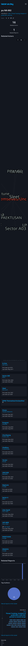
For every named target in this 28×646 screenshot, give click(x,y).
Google (4, 486)
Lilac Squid (6, 510)
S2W (9, 13)
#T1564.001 (8, 625)
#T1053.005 (19, 623)
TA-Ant (4, 460)
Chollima (5, 448)
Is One (4, 363)
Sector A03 (6, 376)
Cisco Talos (5, 511)
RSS (2, 645)
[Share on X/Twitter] (6, 18)
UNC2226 (5, 473)
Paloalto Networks (7, 411)
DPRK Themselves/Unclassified (13, 401)
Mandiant (5, 474)
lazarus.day (3, 640)
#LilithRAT (11, 621)
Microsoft (5, 390)
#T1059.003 (10, 623)
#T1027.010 (15, 623)
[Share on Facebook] (8, 18)
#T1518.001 (23, 621)
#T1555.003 (19, 625)
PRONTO (5, 549)
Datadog (4, 424)
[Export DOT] (21, 40)
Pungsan (5, 423)
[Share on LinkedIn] (11, 18)
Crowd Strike (5, 449)
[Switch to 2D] (17, 40)
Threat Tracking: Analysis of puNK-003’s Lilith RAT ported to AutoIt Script (16, 615)
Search (2, 643)
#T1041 (15, 625)
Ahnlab (4, 461)
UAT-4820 (5, 522)
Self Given (5, 365)
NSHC (3, 377)
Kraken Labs (5, 436)
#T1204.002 (23, 625)
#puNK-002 (15, 621)
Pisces (4, 410)
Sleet (4, 388)
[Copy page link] (13, 18)
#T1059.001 (23, 623)
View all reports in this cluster (9, 603)
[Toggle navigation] (26, 4)
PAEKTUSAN (6, 537)
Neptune (5, 485)
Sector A (5, 498)
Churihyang (6, 435)
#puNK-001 (19, 621)
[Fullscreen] (24, 40)
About (2, 641)
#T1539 (12, 625)
